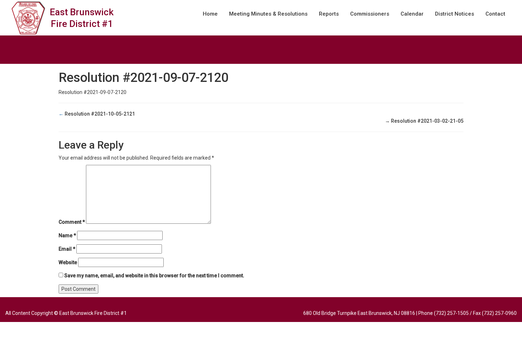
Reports (329, 14)
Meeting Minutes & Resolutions (268, 14)
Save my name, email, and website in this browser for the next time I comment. (154, 275)
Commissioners (369, 14)
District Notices (454, 14)
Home (210, 14)
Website (68, 262)
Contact (495, 14)
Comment (72, 222)
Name (67, 235)
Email (67, 249)
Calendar (412, 14)
